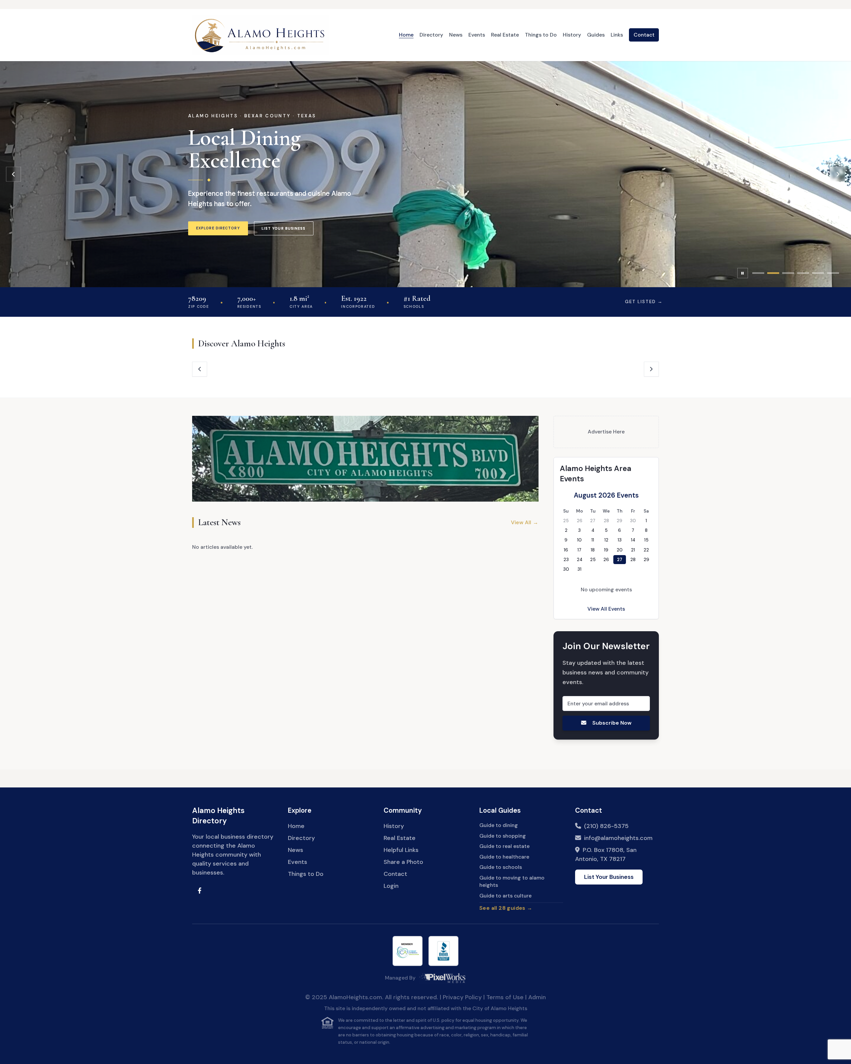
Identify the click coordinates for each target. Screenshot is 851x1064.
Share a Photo (403, 862)
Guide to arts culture (505, 895)
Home (406, 34)
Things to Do (541, 34)
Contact (644, 34)
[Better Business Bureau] (443, 951)
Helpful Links (401, 850)
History (572, 34)
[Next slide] (837, 174)
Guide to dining (498, 825)
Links (617, 34)
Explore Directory (218, 228)
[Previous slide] (13, 174)
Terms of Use (505, 997)
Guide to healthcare (504, 856)
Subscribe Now (611, 722)
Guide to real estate (504, 846)
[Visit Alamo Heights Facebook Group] (199, 890)
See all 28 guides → (505, 907)
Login (391, 886)
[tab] (758, 273)
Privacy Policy (462, 997)
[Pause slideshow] (742, 273)
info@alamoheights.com (618, 838)
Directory (431, 34)
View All (525, 522)
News (455, 34)
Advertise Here (606, 431)
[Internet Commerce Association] (408, 951)
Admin (537, 997)
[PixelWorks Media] (442, 978)
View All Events (606, 608)
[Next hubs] (651, 369)
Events (476, 34)
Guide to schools (500, 867)
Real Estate (505, 34)
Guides (596, 34)
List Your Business (284, 228)
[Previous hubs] (199, 369)
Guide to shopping (502, 835)
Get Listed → (644, 301)
